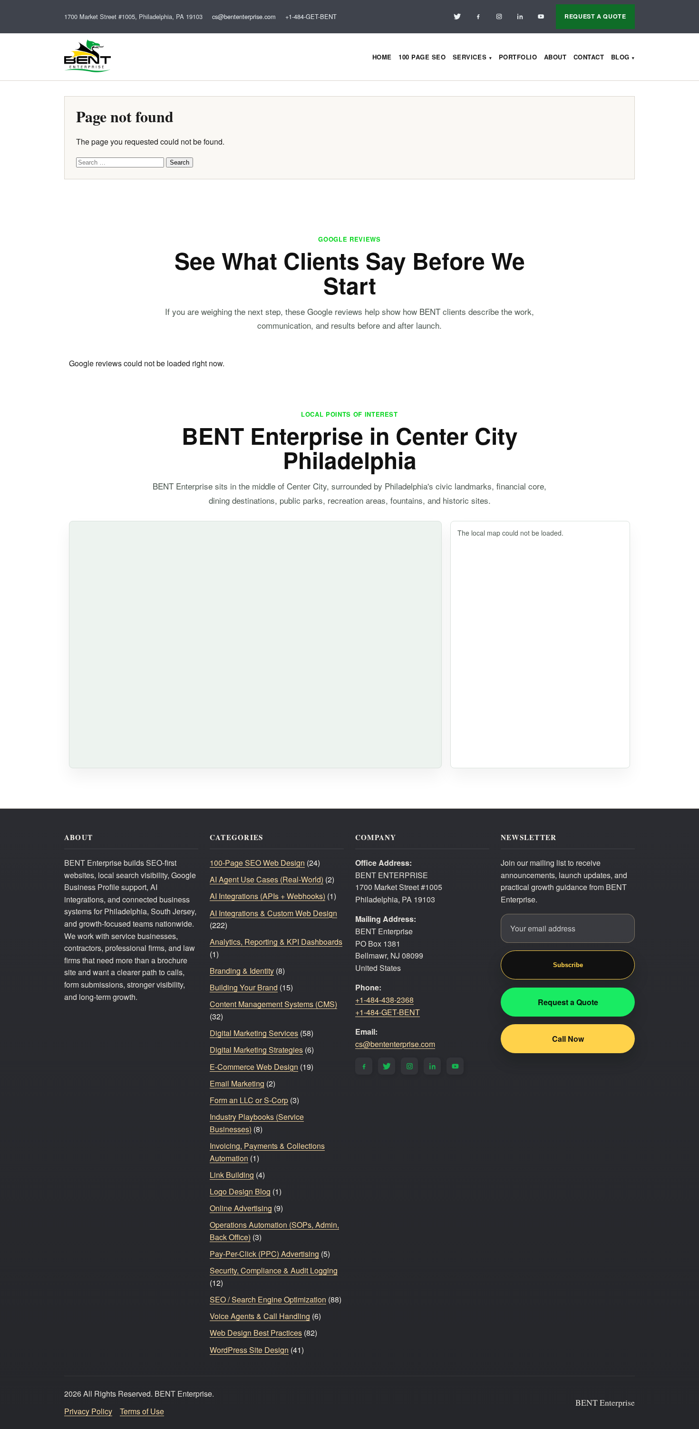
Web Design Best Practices (256, 1332)
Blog (620, 56)
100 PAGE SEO (422, 56)
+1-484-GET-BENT (311, 16)
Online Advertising (241, 1208)
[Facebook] (477, 16)
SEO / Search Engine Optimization (268, 1299)
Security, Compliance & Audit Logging (274, 1270)
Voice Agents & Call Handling (260, 1316)
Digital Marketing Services (254, 1033)
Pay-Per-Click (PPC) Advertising (264, 1253)
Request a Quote (568, 1002)
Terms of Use (142, 1411)
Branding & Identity (242, 970)
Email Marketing (237, 1083)
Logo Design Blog (240, 1191)
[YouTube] (540, 16)
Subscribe (568, 965)
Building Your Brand (244, 987)
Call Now (568, 1038)
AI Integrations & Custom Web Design (273, 913)
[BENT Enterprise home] (87, 56)
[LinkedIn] (519, 16)
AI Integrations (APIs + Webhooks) (267, 896)
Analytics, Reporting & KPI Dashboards (276, 941)
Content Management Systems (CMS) (273, 1003)
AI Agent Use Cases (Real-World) (266, 879)
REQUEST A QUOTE (595, 16)
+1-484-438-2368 (384, 999)
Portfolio (518, 56)
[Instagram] (498, 16)
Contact (588, 56)
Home (382, 56)
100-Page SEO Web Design (257, 862)
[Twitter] (457, 16)
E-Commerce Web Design (254, 1066)
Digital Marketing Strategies (256, 1049)
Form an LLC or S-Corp (249, 1100)
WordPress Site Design (249, 1349)
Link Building (232, 1174)
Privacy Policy (88, 1411)
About (555, 56)
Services (469, 56)
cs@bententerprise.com (244, 16)
